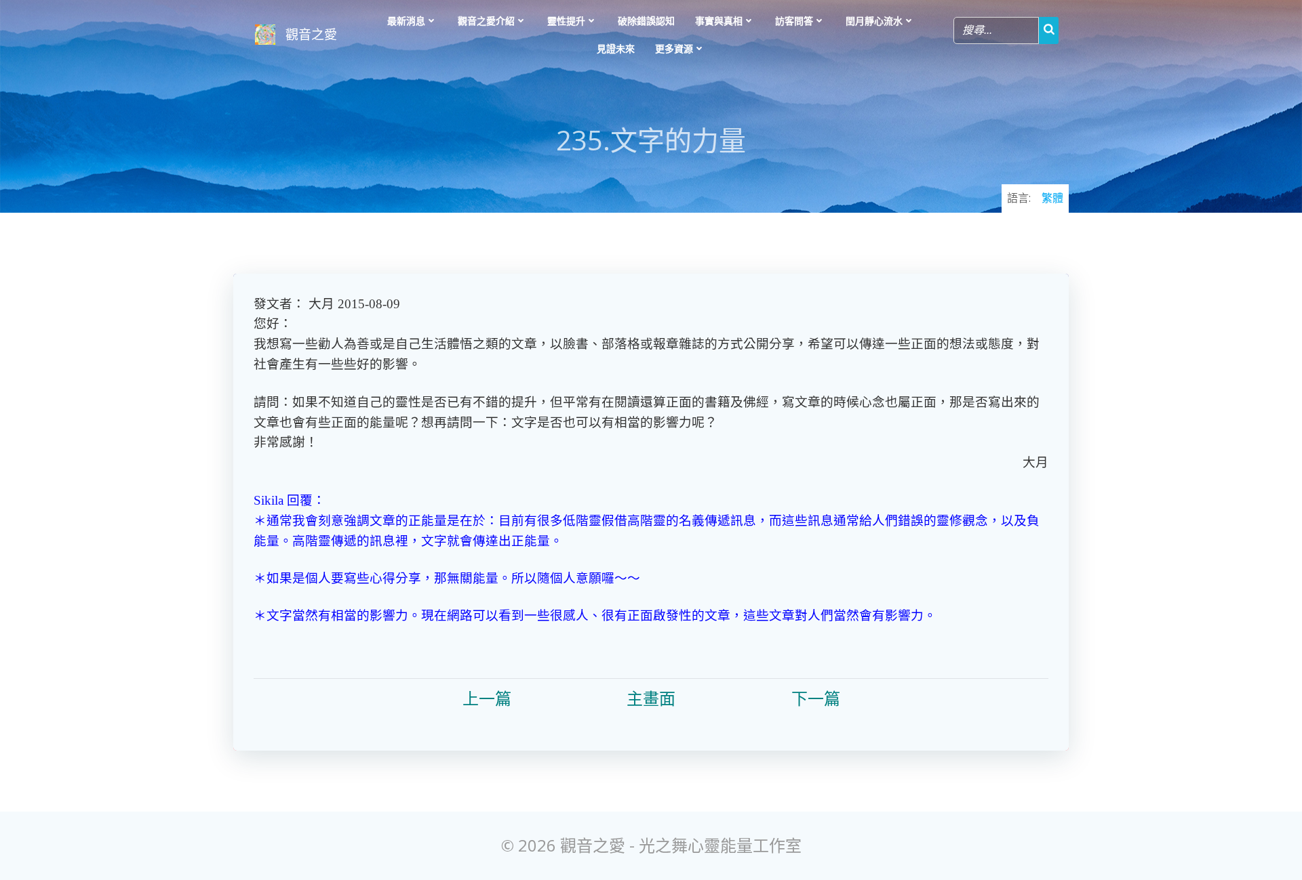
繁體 (1052, 197)
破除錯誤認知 (646, 20)
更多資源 (674, 48)
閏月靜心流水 (874, 20)
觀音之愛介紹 (486, 20)
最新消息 (406, 20)
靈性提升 (566, 20)
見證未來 (616, 48)
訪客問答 (794, 20)
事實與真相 (719, 20)
